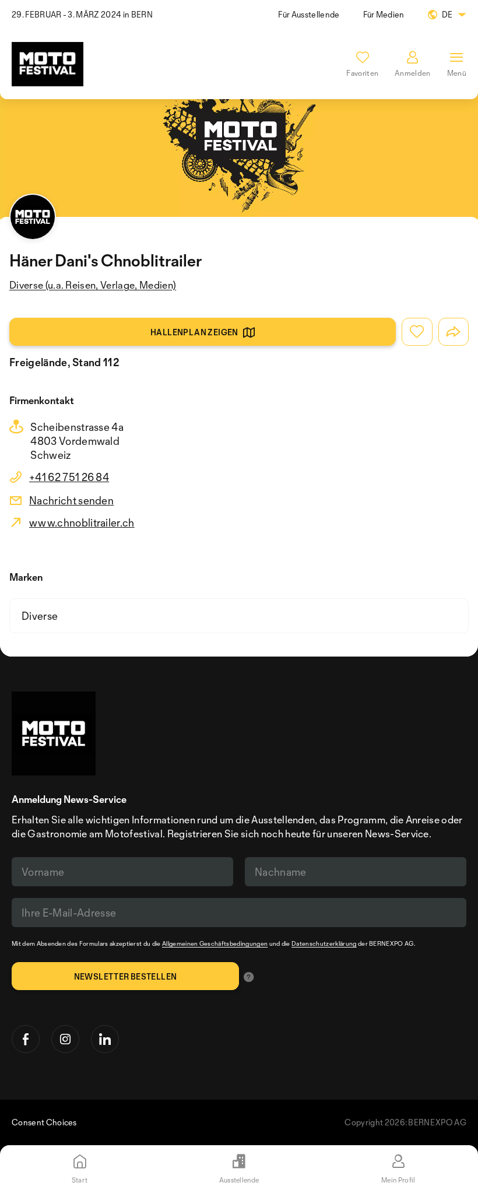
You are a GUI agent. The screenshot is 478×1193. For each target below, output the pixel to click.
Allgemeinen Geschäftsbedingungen (215, 943)
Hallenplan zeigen (194, 332)
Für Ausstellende (308, 14)
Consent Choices (44, 1122)
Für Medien (384, 14)
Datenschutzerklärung (323, 943)
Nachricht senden (71, 500)
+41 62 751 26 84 (69, 477)
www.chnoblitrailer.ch (82, 522)
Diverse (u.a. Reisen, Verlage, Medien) (92, 285)
